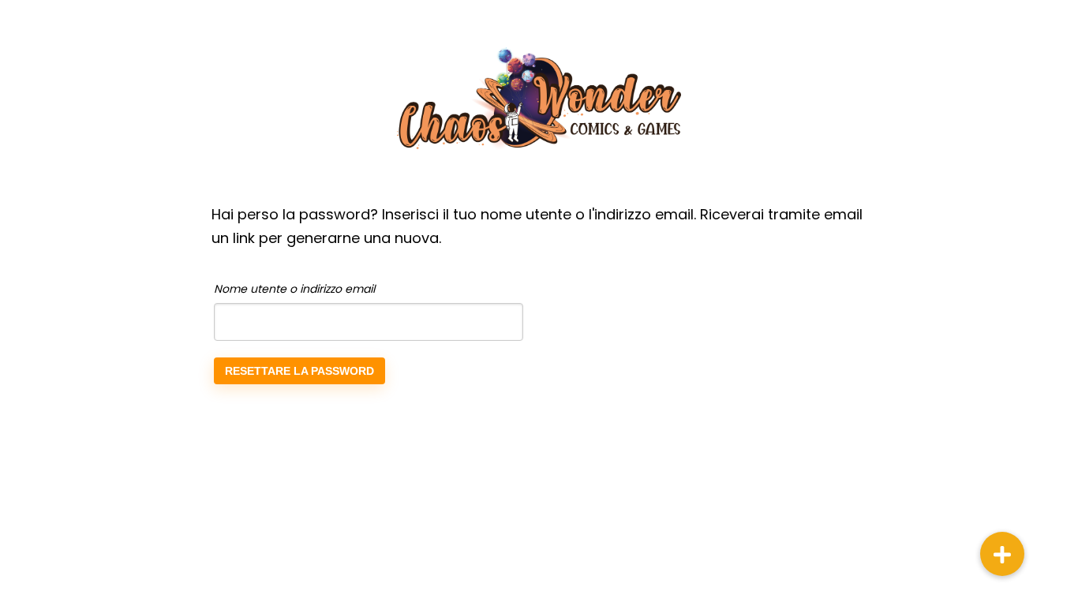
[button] (1002, 554)
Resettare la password (299, 371)
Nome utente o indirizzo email (294, 289)
